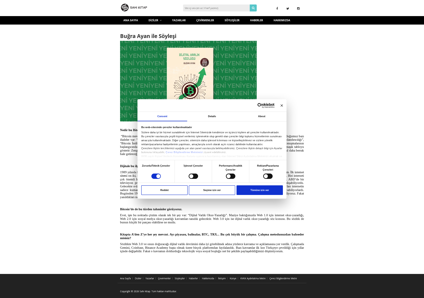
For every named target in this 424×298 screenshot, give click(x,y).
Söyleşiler (232, 20)
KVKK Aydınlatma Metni (252, 278)
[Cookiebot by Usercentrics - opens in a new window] (259, 105)
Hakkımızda (282, 20)
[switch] (193, 176)
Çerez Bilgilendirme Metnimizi (184, 152)
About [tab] (261, 116)
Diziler (153, 20)
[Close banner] (282, 105)
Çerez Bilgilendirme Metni (283, 278)
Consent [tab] (162, 116)
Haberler (256, 20)
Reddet (164, 190)
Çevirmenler (205, 20)
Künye (233, 278)
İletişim (222, 278)
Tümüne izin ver (259, 190)
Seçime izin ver (212, 190)
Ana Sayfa (130, 20)
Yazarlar (179, 20)
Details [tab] (212, 116)
